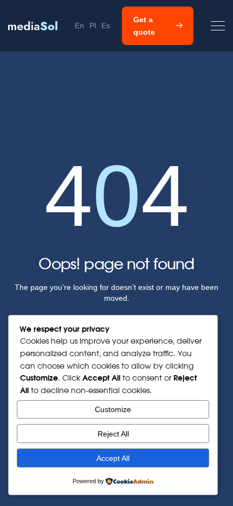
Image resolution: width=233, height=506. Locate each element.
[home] (32, 26)
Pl (92, 25)
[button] (218, 25)
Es (105, 25)
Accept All (113, 458)
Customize (113, 409)
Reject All (113, 433)
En (79, 25)
